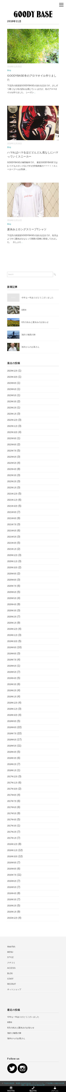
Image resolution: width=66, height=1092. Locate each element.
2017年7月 (12, 801)
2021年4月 (12, 543)
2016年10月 (12, 856)
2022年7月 (12, 451)
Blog (9, 70)
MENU (10, 952)
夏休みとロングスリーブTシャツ (27, 229)
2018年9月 (12, 721)
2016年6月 (12, 881)
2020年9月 (12, 574)
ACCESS (11, 968)
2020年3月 (12, 610)
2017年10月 (12, 789)
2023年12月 (12, 371)
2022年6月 (12, 457)
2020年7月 (12, 586)
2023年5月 (12, 395)
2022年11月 (12, 426)
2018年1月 (12, 770)
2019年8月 (12, 653)
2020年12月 (12, 555)
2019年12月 (12, 629)
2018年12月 (12, 703)
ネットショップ (14, 989)
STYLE (10, 957)
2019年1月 (12, 696)
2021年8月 (12, 518)
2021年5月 (12, 537)
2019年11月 (12, 635)
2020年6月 (12, 592)
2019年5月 (12, 672)
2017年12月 (12, 776)
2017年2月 (12, 832)
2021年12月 (12, 494)
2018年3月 (12, 758)
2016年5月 (12, 887)
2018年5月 (12, 746)
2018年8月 (12, 727)
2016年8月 (12, 869)
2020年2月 (12, 617)
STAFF (10, 979)
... (35, 92)
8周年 (24, 310)
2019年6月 (12, 666)
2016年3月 (12, 899)
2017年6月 (12, 807)
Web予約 (11, 947)
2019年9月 (12, 647)
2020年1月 (12, 623)
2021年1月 (12, 549)
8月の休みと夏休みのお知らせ (35, 322)
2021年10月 (12, 506)
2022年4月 (12, 469)
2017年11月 (12, 783)
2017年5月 (12, 813)
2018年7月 (12, 733)
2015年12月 (12, 918)
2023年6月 (12, 389)
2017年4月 (12, 819)
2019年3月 (12, 684)
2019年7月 (12, 660)
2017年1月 (12, 838)
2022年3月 (12, 475)
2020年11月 (12, 561)
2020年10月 (12, 567)
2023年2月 (12, 408)
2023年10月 (12, 377)
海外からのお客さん (30, 347)
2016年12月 (12, 844)
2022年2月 (12, 481)
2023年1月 (12, 414)
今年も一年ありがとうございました (37, 297)
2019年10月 (12, 641)
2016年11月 (12, 850)
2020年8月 (12, 580)
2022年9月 (12, 438)
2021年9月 (12, 512)
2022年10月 (12, 432)
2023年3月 (12, 401)
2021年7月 (12, 524)
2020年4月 (12, 604)
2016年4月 (12, 893)
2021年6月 (12, 530)
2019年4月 (12, 678)
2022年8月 (12, 444)
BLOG (10, 973)
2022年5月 (12, 463)
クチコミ (11, 963)
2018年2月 (12, 764)
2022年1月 (12, 487)
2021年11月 (12, 500)
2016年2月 (12, 905)
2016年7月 (12, 875)
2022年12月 (12, 420)
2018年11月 (12, 709)
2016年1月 (12, 912)
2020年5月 (12, 598)
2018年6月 (12, 740)
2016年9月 (12, 862)
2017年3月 (12, 826)
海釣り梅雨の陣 (28, 335)
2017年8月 (12, 795)
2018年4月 (12, 752)
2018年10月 (12, 715)
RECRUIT (11, 984)
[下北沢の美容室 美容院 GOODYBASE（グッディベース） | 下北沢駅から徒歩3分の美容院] (33, 8)
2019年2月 (12, 690)
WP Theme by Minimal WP (35, 1085)
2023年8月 (12, 383)
